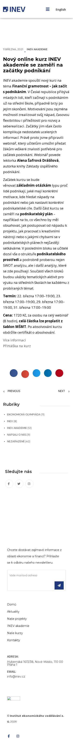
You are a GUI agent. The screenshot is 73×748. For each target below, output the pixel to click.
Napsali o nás (16, 434)
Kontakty (13, 640)
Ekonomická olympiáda (24, 414)
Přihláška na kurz (17, 345)
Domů (11, 604)
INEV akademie (37, 49)
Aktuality (13, 611)
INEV (10, 421)
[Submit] (59, 585)
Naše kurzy (15, 633)
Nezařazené (16, 441)
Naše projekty (17, 619)
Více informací (14, 340)
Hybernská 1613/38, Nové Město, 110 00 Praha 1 (35, 663)
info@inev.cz (16, 676)
